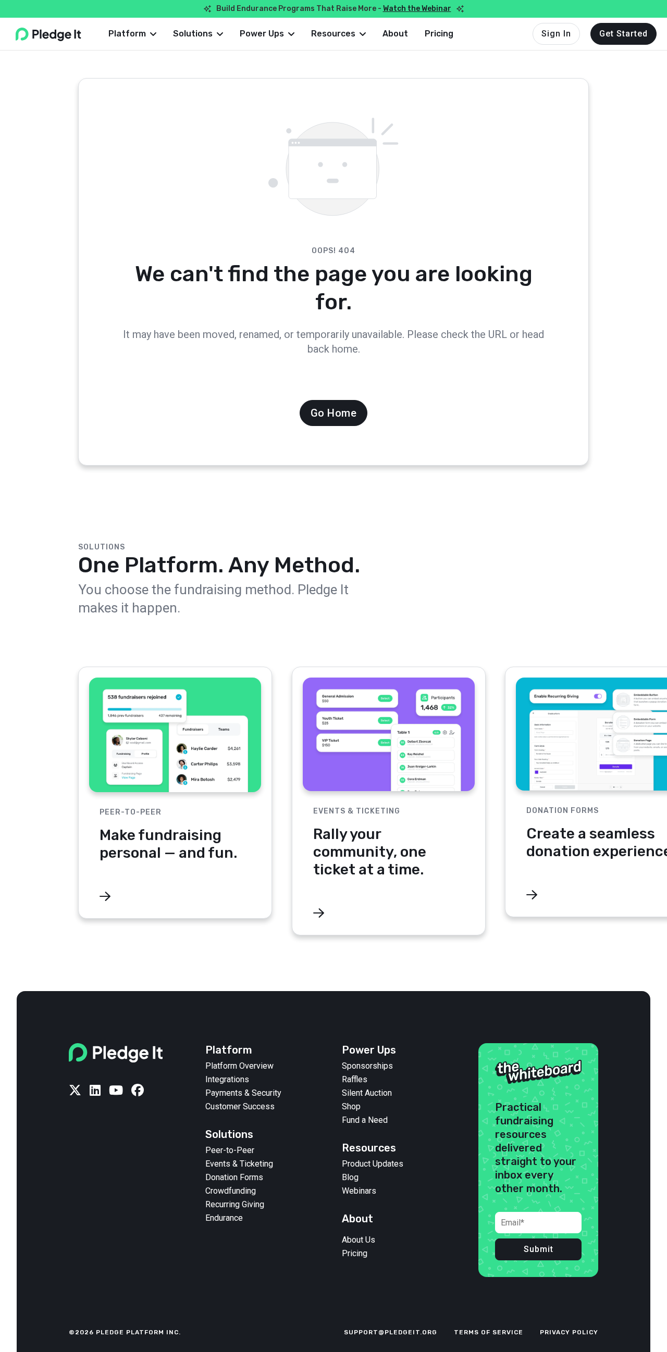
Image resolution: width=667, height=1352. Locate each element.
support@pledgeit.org (390, 1332)
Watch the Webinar (417, 8)
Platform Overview (239, 1066)
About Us (358, 1240)
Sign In (556, 34)
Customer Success (240, 1107)
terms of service (488, 1332)
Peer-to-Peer (229, 1150)
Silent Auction (367, 1093)
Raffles (354, 1079)
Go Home (334, 413)
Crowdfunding (230, 1191)
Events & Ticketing (239, 1164)
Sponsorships (367, 1066)
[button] (132, 34)
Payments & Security (243, 1093)
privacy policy (569, 1332)
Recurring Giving (234, 1204)
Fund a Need (365, 1120)
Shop (351, 1107)
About (395, 34)
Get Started (623, 34)
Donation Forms (234, 1177)
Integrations (227, 1079)
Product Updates (372, 1164)
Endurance (224, 1218)
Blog (350, 1177)
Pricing (439, 34)
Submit (538, 1249)
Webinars (359, 1191)
